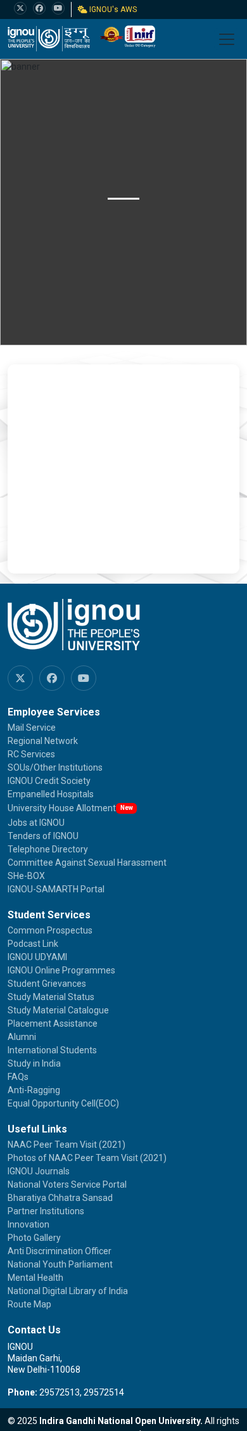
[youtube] (58, 8)
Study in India (34, 1063)
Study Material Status (51, 996)
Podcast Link (33, 943)
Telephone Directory (48, 849)
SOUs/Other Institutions (55, 767)
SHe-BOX (26, 875)
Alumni (22, 1036)
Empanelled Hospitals (51, 794)
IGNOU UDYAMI (37, 957)
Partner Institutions (46, 1211)
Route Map (29, 1304)
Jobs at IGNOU (36, 822)
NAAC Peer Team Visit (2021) (66, 1144)
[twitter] (20, 8)
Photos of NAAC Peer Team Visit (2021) (87, 1157)
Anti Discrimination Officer (59, 1251)
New (126, 807)
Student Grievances (47, 983)
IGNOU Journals (39, 1171)
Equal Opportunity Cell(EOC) (63, 1103)
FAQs (18, 1076)
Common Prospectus (50, 930)
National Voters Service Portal (67, 1184)
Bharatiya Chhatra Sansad (60, 1197)
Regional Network (43, 740)
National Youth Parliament (60, 1264)
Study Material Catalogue (58, 1010)
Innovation (28, 1224)
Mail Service (32, 727)
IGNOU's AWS (112, 9)
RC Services (31, 754)
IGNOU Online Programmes (61, 970)
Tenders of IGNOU (43, 835)
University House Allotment (62, 808)
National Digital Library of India (68, 1291)
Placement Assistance (53, 1023)
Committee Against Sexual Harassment (87, 862)
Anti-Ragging (34, 1090)
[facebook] (39, 8)
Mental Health (35, 1277)
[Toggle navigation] (226, 39)
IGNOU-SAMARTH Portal (56, 889)
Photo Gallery (34, 1237)
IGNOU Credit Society (49, 780)
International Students (52, 1050)
